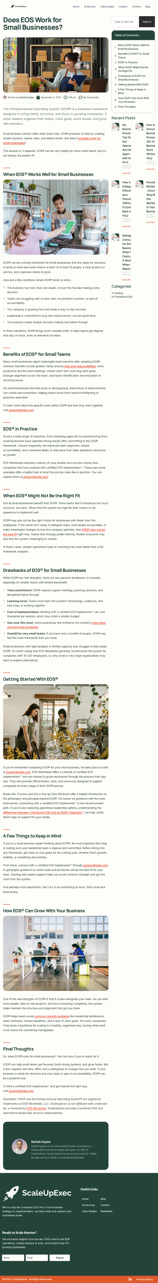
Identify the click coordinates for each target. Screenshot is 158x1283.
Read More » (127, 173)
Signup (60, 1257)
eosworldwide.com (21, 410)
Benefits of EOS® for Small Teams (133, 55)
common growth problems (51, 1016)
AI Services (90, 6)
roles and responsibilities (79, 366)
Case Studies (107, 6)
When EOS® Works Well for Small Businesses (134, 47)
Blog (148, 6)
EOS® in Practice (127, 62)
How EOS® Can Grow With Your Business (133, 99)
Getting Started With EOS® (133, 84)
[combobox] (125, 21)
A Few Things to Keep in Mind (132, 91)
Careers (123, 6)
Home (76, 6)
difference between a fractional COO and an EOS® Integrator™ (43, 812)
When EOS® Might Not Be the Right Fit (133, 69)
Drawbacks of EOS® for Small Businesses (132, 77)
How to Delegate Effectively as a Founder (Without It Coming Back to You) (129, 198)
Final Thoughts (127, 106)
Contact (136, 6)
